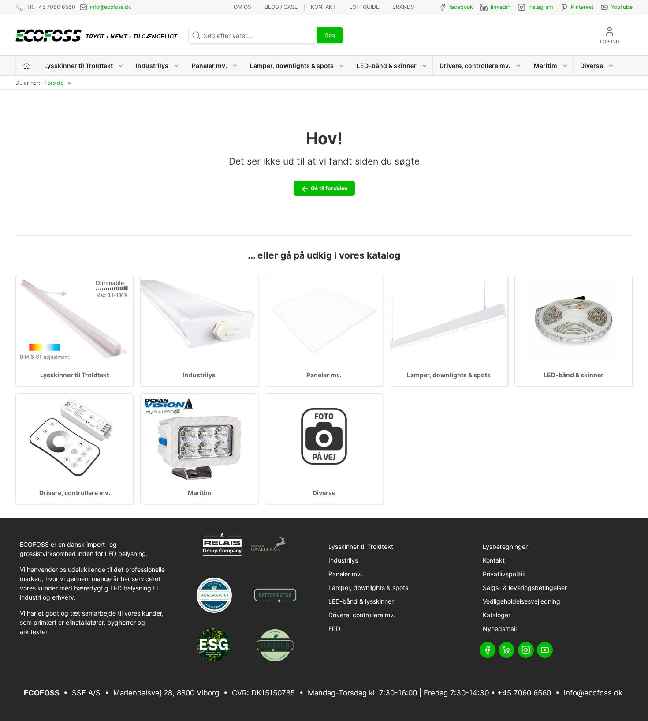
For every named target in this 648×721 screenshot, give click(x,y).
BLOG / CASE (281, 7)
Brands (403, 7)
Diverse (324, 492)
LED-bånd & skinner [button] (387, 65)
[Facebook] (487, 650)
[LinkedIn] (506, 650)
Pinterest (582, 7)
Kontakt (323, 7)
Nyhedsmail (500, 628)
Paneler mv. (324, 375)
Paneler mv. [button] (209, 65)
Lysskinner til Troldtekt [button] (78, 65)
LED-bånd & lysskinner (361, 601)
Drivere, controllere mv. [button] (474, 65)
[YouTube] (545, 650)
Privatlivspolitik (504, 574)
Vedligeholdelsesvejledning (521, 601)
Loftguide (364, 7)
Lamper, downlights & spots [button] (292, 65)
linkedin (500, 7)
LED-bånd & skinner (573, 375)
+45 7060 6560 (524, 692)
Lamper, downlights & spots (449, 375)
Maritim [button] (545, 65)
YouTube (622, 7)
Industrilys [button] (152, 65)
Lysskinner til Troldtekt (74, 375)
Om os (242, 7)
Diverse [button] (591, 65)
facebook (461, 7)
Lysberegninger (505, 546)
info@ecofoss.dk (110, 7)
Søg (330, 35)
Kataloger (496, 615)
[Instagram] (526, 650)
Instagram (540, 7)
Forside (54, 82)
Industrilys (199, 375)
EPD (334, 628)
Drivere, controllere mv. (74, 492)
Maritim (199, 492)
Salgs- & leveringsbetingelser (525, 587)
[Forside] (26, 65)
